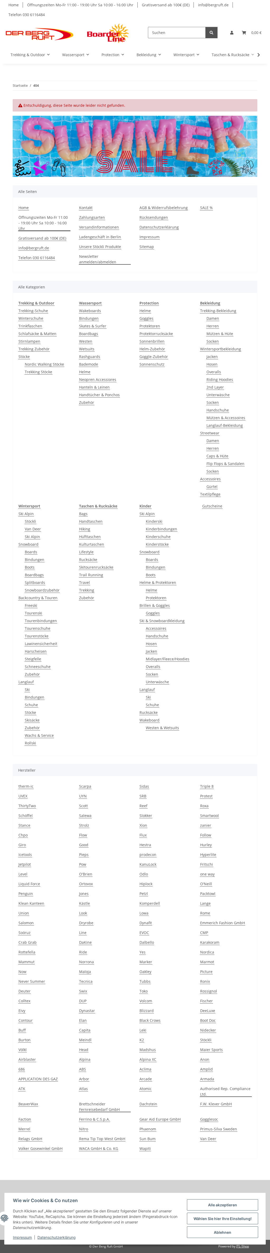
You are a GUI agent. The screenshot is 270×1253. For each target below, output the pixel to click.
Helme (84, 371)
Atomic (145, 1088)
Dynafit (145, 922)
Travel (84, 582)
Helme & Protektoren (157, 582)
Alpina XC (147, 1059)
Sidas (144, 786)
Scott (83, 805)
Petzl (143, 893)
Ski (27, 689)
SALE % (206, 207)
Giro (22, 844)
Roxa (204, 805)
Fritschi (206, 864)
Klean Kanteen (31, 903)
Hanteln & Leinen (94, 387)
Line (82, 932)
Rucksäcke (88, 559)
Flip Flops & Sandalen (225, 463)
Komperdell (149, 903)
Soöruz (24, 932)
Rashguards (89, 356)
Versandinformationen (99, 227)
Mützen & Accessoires (225, 417)
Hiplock (145, 883)
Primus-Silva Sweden (218, 1128)
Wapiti (145, 1148)
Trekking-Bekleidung (218, 310)
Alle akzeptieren (222, 1205)
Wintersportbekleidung (220, 348)
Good (83, 844)
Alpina (84, 1059)
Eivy (21, 1010)
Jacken (212, 356)
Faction (24, 1119)
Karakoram (209, 942)
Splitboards (35, 582)
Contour (25, 1020)
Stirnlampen (29, 341)
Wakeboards (90, 310)
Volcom (145, 1000)
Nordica (207, 952)
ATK (21, 1088)
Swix (83, 991)
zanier (205, 825)
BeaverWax (28, 1103)
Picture (206, 971)
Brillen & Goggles (154, 605)
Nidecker (208, 1030)
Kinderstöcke (157, 544)
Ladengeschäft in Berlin (100, 236)
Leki (142, 1030)
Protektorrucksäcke (156, 333)
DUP (82, 1000)
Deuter (24, 991)
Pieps (84, 854)
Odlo (143, 874)
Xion (143, 825)
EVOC (144, 932)
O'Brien (85, 874)
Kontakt (86, 207)
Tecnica (86, 981)
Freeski (31, 605)
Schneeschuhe (38, 666)
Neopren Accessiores (97, 379)
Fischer (206, 1000)
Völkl (22, 1049)
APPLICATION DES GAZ (38, 1078)
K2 (141, 1039)
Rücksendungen (153, 217)
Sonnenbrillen (152, 341)
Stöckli (30, 521)
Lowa (143, 913)
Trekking (86, 590)
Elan (83, 1020)
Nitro (83, 1128)
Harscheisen (36, 651)
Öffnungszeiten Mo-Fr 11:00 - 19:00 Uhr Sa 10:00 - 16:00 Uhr (80, 4)
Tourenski (33, 613)
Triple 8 (207, 786)
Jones (84, 893)
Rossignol (208, 991)
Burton (24, 1039)
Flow (83, 835)
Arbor (84, 1078)
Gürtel (212, 486)
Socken (212, 341)
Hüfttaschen (90, 536)
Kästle (84, 903)
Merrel (24, 1128)
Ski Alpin (26, 513)
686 (21, 1069)
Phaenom (147, 1128)
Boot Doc (208, 1020)
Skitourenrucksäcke (96, 567)
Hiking (84, 528)
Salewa (85, 815)
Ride (83, 952)
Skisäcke (32, 720)
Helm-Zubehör (152, 348)
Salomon (26, 922)
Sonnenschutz (152, 364)
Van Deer (33, 528)
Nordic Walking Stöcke (44, 364)
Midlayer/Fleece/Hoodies (167, 658)
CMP (204, 932)
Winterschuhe (30, 318)
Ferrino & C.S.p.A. (94, 1119)
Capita (84, 1030)
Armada (207, 1078)
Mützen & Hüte (219, 333)
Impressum (22, 1237)
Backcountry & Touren (37, 597)
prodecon (147, 854)
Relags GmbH (30, 1138)
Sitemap (146, 246)
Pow (82, 864)
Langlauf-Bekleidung (224, 425)
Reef (143, 805)
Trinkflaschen (30, 325)
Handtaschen (91, 521)
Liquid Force (29, 883)
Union (23, 913)
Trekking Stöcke (38, 371)
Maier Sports (211, 1049)
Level (22, 874)
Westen (85, 341)
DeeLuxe (207, 1010)
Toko (143, 991)
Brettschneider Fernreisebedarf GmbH (99, 1106)
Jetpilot (24, 864)
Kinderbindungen (161, 528)
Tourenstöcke (37, 635)
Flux (143, 835)
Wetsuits (86, 348)
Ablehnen (222, 1232)
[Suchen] (211, 32)
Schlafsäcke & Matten (37, 333)
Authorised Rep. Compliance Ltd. (225, 1091)
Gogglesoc (209, 1119)
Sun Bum (147, 1138)
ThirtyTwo (27, 805)
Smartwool (209, 815)
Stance (24, 825)
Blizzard (146, 1010)
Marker (145, 961)
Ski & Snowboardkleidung (162, 620)
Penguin (25, 893)
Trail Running (91, 574)
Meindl (85, 1039)
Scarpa (85, 786)
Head (83, 1049)
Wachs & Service (39, 735)
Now (22, 971)
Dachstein (148, 1103)
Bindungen (89, 318)
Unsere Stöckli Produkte (100, 246)
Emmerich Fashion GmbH (222, 922)
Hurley (206, 844)
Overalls (213, 371)
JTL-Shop (242, 1246)
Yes (142, 952)
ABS (82, 1069)
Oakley (145, 971)
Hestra (145, 844)
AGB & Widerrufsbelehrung (163, 207)
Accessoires (210, 478)
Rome (205, 913)
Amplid (206, 1069)
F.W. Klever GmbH (216, 1103)
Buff (22, 1030)
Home (13, 4)
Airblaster (27, 1059)
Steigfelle (33, 658)
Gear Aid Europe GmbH (160, 1119)
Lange (205, 903)
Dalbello (146, 942)
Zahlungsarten (92, 217)
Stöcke (24, 356)
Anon (204, 1059)
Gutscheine (212, 506)
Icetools (25, 854)
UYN (83, 796)
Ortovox (86, 883)
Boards (31, 551)
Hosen (212, 364)
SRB (142, 796)
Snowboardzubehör (42, 590)
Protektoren (149, 325)
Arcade (145, 1078)
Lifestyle (86, 551)
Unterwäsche (218, 394)
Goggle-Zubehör (153, 356)
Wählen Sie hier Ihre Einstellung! (223, 1218)
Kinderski (154, 521)
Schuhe (31, 704)
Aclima (145, 1069)
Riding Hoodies (219, 379)
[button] (232, 32)
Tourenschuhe (37, 628)
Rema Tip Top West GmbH (102, 1138)
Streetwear (209, 433)
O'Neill (206, 883)
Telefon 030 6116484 (26, 14)
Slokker (145, 815)
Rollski (30, 743)
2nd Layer (215, 387)
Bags (83, 513)
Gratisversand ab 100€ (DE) (166, 4)
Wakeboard (149, 720)
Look (83, 913)
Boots (30, 567)
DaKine (85, 942)
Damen (212, 318)
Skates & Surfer (92, 325)
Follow (205, 835)
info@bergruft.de (213, 4)
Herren (212, 325)
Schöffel (25, 815)
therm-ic (25, 786)
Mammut (26, 961)
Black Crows (150, 1020)
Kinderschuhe (158, 536)
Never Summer (31, 981)
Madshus (147, 1049)
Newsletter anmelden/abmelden (97, 259)
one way (207, 874)
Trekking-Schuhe (33, 310)
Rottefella (26, 952)
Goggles (146, 318)
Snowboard (28, 544)
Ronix (205, 981)
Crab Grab (27, 942)
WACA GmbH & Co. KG (98, 1148)
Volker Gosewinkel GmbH (40, 1148)
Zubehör (86, 402)
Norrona (86, 961)
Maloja (85, 971)
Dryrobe (86, 922)
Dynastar (87, 1010)
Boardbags (88, 333)
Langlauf (26, 681)
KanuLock (147, 864)
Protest (206, 796)
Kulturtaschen (91, 544)
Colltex (24, 1000)
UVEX (22, 796)
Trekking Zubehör (34, 348)
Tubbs (145, 981)
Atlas (83, 1088)
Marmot (207, 961)
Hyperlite (208, 854)
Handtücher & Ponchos (99, 394)
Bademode (88, 364)
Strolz (84, 825)
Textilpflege (210, 494)
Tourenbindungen (41, 620)
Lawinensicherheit (41, 643)
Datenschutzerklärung (56, 1237)
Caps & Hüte (217, 455)
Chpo (23, 835)
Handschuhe (217, 410)
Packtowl (207, 893)
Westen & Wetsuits (162, 727)
